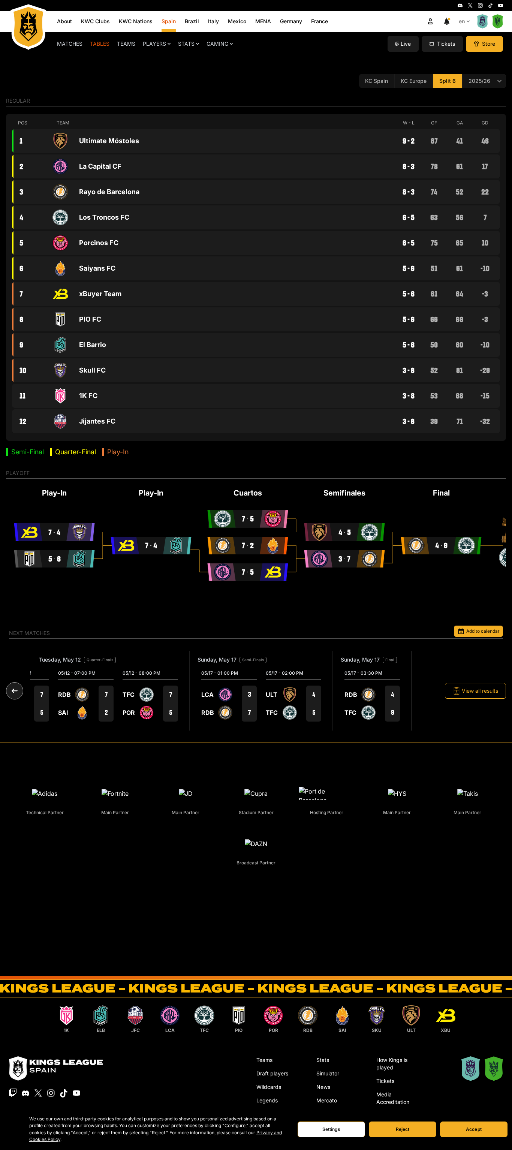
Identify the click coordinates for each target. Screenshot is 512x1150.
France (319, 21)
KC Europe (414, 81)
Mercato (326, 1100)
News (323, 1087)
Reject (403, 1129)
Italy (213, 21)
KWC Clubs (95, 21)
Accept (474, 1129)
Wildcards (268, 1087)
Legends (267, 1100)
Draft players (272, 1073)
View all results (480, 690)
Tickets (385, 1081)
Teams (126, 43)
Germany (291, 21)
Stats (186, 43)
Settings (331, 1129)
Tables (99, 43)
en (462, 21)
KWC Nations (136, 21)
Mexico (237, 21)
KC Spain (376, 81)
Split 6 (447, 81)
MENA (263, 21)
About (64, 21)
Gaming (217, 43)
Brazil (192, 21)
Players (154, 43)
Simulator (327, 1073)
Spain (169, 21)
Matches (69, 43)
